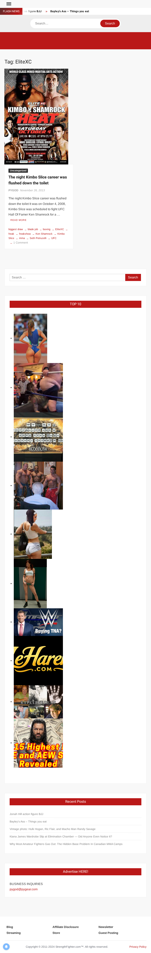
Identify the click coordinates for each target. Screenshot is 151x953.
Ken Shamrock (44, 233)
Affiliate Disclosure (65, 927)
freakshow (25, 233)
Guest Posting (108, 932)
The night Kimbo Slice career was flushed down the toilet (37, 180)
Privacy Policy (137, 946)
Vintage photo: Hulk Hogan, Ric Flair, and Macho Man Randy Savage (53, 829)
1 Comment (20, 242)
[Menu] (8, 4)
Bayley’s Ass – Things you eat (69, 11)
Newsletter (106, 927)
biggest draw (15, 229)
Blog (9, 927)
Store (56, 932)
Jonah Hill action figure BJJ (26, 814)
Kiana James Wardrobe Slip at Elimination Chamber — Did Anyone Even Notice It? (61, 836)
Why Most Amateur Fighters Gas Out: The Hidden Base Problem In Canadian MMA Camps (66, 844)
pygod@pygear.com (24, 889)
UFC (53, 238)
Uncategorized (18, 170)
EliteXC (59, 229)
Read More (18, 220)
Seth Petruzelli (38, 238)
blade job (33, 229)
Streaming (13, 932)
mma (22, 238)
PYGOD (13, 190)
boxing (46, 229)
